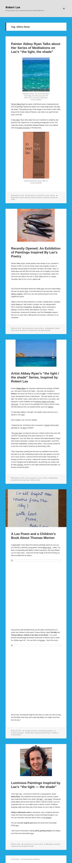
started (46, 425)
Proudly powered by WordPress (30, 859)
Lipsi (28, 480)
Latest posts (30, 195)
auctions (20, 465)
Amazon (42, 640)
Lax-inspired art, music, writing (45, 195)
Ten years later (17, 433)
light (24, 480)
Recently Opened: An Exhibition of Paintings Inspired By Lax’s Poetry (35, 252)
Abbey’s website (16, 294)
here (42, 289)
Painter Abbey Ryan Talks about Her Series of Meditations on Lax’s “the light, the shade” (35, 48)
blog (24, 428)
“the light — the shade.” (44, 799)
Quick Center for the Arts (19, 330)
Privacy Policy (15, 859)
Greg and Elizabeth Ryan (42, 733)
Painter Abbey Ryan (18, 104)
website (50, 407)
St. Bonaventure (32, 330)
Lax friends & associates (45, 731)
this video (16, 120)
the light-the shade (44, 330)
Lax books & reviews (30, 731)
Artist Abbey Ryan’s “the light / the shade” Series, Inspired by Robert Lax (35, 377)
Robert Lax (13, 7)
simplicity (46, 197)
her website (47, 818)
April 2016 (16, 545)
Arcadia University (23, 128)
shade (38, 480)
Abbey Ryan (14, 197)
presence (39, 197)
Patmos (33, 197)
